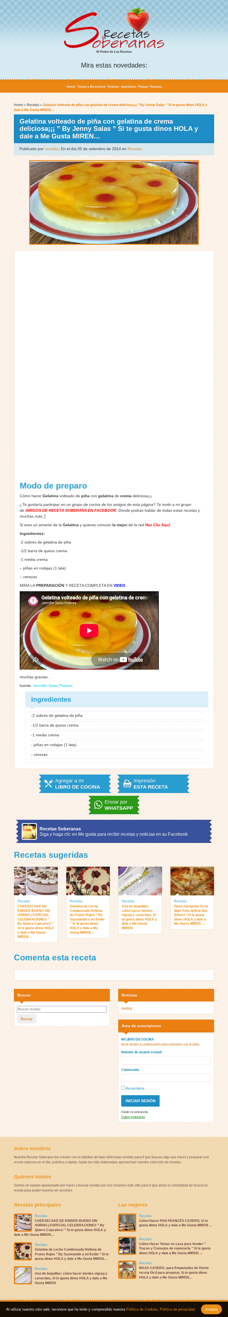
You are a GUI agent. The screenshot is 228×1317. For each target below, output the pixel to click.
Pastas (143, 86)
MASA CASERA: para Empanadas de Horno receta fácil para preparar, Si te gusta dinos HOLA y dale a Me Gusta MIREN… (174, 1272)
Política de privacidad (177, 1309)
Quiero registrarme (133, 1117)
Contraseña (130, 1070)
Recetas (156, 86)
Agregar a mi (77, 784)
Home (70, 86)
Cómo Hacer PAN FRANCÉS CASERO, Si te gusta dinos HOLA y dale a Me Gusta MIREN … (175, 1223)
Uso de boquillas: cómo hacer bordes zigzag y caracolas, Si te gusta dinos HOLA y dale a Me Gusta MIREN (139, 917)
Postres (113, 86)
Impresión (150, 784)
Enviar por (119, 805)
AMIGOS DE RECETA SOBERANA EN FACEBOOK (70, 510)
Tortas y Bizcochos (91, 86)
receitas (52, 148)
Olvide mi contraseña (134, 1112)
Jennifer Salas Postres (53, 685)
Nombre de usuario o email (141, 1052)
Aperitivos (128, 86)
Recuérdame (134, 1088)
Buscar (27, 1018)
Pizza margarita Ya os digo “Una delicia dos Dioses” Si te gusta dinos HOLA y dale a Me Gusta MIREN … (191, 915)
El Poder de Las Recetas (114, 51)
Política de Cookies (142, 1309)
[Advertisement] (114, 367)
